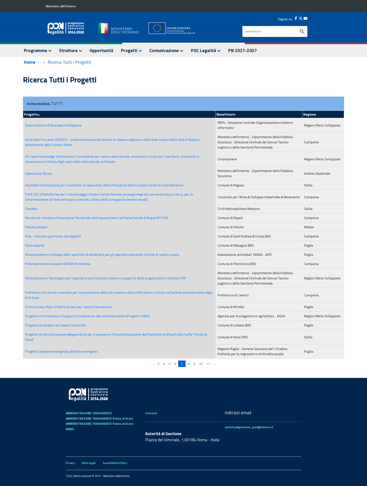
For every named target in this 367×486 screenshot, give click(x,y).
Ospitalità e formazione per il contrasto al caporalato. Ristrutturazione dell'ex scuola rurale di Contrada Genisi (104, 185)
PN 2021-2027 (242, 50)
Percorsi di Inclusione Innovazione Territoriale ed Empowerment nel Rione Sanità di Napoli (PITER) (96, 217)
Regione (309, 114)
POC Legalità (204, 50)
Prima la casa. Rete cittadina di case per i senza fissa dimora (68, 306)
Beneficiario (226, 114)
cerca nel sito (253, 31)
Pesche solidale (36, 227)
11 (208, 363)
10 (200, 363)
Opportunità (101, 50)
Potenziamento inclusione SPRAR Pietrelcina (57, 263)
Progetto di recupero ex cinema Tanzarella (55, 325)
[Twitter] (301, 18)
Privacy (70, 463)
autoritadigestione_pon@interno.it (249, 427)
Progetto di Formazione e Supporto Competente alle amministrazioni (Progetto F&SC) (87, 316)
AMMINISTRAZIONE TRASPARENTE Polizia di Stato (99, 418)
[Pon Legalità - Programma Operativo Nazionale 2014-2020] (118, 28)
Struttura (68, 50)
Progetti (129, 50)
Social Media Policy (115, 463)
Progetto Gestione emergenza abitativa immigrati (61, 351)
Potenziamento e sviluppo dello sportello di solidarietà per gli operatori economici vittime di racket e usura (102, 254)
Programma (36, 50)
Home (29, 62)
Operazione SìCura (38, 173)
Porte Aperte (34, 245)
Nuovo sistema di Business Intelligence (53, 125)
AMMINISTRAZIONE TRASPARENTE (89, 413)
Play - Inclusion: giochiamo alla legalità (53, 236)
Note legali (89, 463)
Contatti (151, 413)
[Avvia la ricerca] (302, 31)
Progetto (31, 114)
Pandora (31, 208)
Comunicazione (164, 50)
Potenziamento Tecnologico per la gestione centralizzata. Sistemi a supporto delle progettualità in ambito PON (105, 278)
